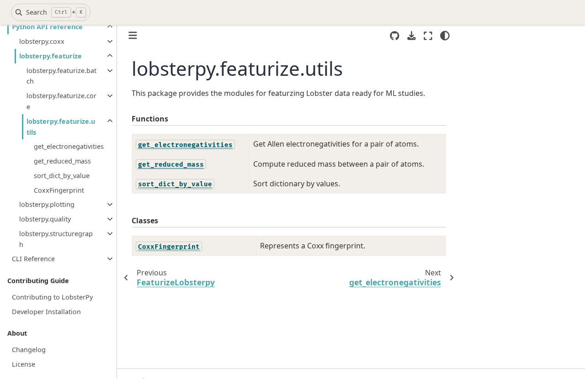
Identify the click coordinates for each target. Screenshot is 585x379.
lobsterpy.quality (45, 219)
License (23, 364)
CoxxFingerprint (59, 190)
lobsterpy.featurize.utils (61, 127)
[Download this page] (411, 35)
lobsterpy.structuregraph (56, 239)
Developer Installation (46, 311)
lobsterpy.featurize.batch (61, 76)
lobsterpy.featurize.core (61, 101)
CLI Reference (33, 258)
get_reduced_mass (62, 161)
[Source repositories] (394, 35)
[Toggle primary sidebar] (132, 35)
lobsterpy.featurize (50, 56)
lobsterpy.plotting (46, 204)
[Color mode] (444, 35)
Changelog (29, 349)
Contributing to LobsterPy (52, 297)
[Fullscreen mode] (428, 35)
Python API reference (47, 26)
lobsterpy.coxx (41, 41)
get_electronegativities (69, 146)
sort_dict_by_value (62, 175)
